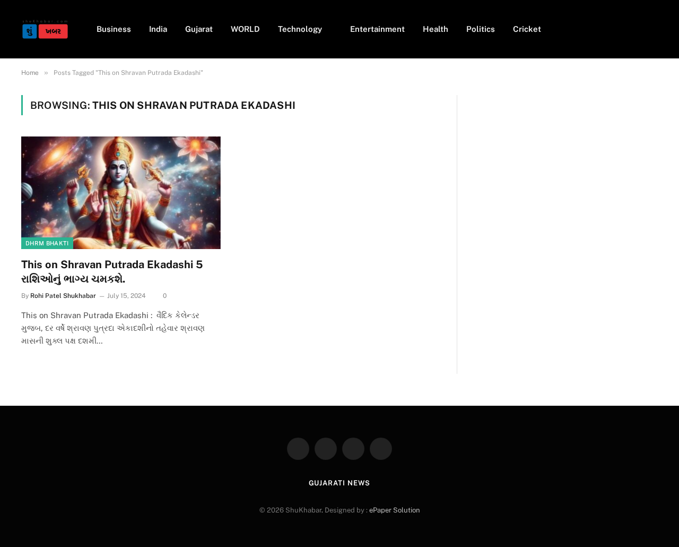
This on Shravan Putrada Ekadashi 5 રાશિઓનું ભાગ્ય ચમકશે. (112, 271)
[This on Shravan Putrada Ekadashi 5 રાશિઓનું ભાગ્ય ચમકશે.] (121, 192)
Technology (300, 28)
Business (114, 28)
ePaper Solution (394, 510)
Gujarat (199, 28)
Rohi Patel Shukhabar (63, 296)
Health (435, 28)
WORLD (245, 28)
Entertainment (377, 28)
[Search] (653, 29)
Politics (480, 28)
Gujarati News (340, 483)
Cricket (527, 28)
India (158, 28)
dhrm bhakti (47, 243)
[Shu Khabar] (45, 29)
